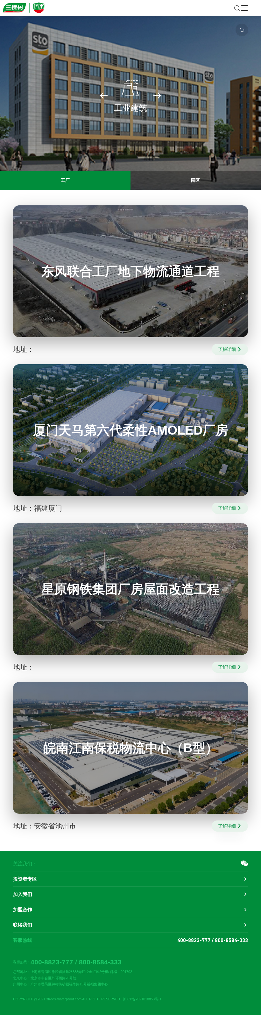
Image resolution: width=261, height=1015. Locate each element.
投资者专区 (25, 879)
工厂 (65, 180)
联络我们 (22, 924)
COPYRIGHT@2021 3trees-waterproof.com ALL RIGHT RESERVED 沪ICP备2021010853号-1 (87, 999)
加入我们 (22, 894)
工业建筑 (130, 95)
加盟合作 (22, 909)
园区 (195, 180)
